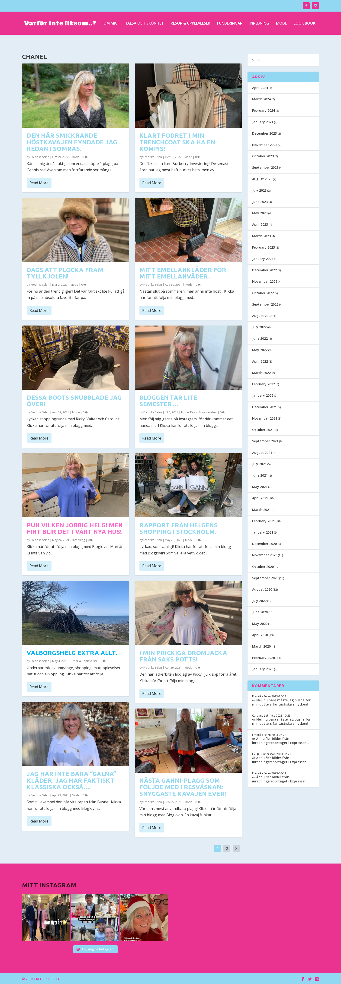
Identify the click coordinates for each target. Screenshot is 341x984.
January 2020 (262, 669)
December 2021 (264, 407)
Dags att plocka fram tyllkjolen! (65, 273)
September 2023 (265, 167)
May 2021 (259, 486)
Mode (281, 23)
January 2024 (262, 122)
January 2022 (262, 395)
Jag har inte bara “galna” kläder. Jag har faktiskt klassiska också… (71, 780)
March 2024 (261, 99)
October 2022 (263, 293)
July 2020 (259, 600)
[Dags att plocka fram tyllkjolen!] (75, 230)
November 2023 (264, 144)
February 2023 (263, 247)
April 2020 (260, 635)
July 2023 (259, 190)
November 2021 (264, 418)
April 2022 (260, 361)
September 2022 (265, 304)
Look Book (304, 23)
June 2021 (260, 475)
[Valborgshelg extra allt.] (75, 613)
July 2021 (259, 464)
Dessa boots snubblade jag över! (74, 401)
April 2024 (260, 87)
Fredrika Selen (40, 157)
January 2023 (262, 258)
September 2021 (265, 441)
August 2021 (262, 452)
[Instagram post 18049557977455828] (144, 917)
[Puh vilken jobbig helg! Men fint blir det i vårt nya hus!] (75, 485)
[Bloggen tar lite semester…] (188, 358)
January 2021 (262, 532)
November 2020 (264, 555)
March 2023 (261, 236)
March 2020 (261, 646)
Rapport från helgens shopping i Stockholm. (178, 528)
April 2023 (260, 224)
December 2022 (264, 270)
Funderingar (229, 23)
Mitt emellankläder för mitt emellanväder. (182, 273)
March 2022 (261, 372)
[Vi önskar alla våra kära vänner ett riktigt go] (46, 917)
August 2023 (262, 179)
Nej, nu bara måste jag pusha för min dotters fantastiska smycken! (281, 702)
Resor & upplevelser (190, 23)
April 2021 (260, 498)
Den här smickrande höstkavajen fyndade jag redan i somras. (72, 142)
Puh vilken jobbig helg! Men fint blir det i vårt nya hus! (75, 528)
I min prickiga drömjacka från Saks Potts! (183, 656)
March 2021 (261, 509)
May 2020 (259, 623)
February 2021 (263, 521)
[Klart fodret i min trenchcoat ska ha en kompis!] (188, 95)
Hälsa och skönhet (144, 23)
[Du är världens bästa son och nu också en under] (95, 917)
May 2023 (259, 213)
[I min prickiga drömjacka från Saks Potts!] (188, 613)
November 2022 (264, 281)
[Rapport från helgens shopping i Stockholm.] (188, 485)
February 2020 (263, 657)
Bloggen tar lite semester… (168, 401)
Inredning (259, 23)
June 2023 (260, 201)
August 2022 (262, 315)
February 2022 (263, 384)
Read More (38, 182)
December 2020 (264, 543)
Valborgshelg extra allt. (72, 652)
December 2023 (264, 133)
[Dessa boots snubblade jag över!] (75, 358)
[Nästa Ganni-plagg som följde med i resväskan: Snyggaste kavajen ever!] (188, 741)
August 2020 (262, 589)
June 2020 (260, 612)
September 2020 (265, 578)
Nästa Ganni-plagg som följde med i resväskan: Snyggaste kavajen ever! (182, 787)
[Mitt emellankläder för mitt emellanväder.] (188, 230)
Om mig (110, 23)
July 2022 (259, 327)
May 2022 (259, 350)
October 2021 (263, 429)
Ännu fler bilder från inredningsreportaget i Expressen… (280, 740)
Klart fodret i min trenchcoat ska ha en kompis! (177, 142)
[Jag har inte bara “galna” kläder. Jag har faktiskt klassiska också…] (75, 734)
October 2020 (263, 566)
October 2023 (263, 156)
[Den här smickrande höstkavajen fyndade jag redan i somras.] (75, 95)
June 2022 (260, 338)
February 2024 (263, 110)
